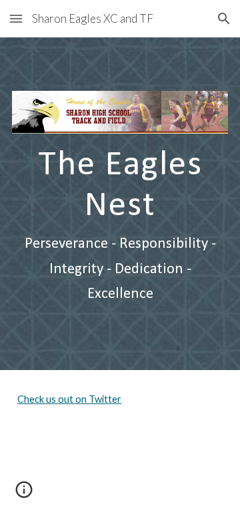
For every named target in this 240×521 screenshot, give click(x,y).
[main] (120, 225)
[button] (16, 18)
